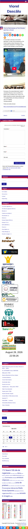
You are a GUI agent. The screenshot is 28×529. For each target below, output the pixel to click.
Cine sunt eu (4, 194)
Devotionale (4, 215)
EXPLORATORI (5, 224)
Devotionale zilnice (6, 382)
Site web (6, 157)
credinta (14, 475)
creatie (11, 475)
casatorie (7, 475)
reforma (22, 490)
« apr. (3, 446)
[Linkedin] (12, 35)
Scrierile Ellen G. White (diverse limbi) (10, 396)
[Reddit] (10, 35)
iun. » (6, 446)
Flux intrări (4, 456)
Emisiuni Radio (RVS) (6, 220)
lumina (9, 485)
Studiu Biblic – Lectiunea (7, 400)
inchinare (22, 480)
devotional (18, 475)
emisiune (15, 477)
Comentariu (7, 129)
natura (18, 485)
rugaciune (5, 493)
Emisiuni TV (4, 222)
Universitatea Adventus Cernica (9, 402)
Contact (3, 196)
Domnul (23, 475)
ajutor (11, 473)
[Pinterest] (15, 35)
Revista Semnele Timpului (7, 393)
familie (14, 480)
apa (13, 473)
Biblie (22, 473)
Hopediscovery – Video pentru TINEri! (10, 386)
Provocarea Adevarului (10, 488)
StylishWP (24, 525)
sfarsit (13, 493)
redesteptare (17, 490)
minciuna (12, 485)
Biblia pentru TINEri (6, 372)
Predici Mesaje (5, 231)
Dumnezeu (8, 477)
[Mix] (20, 35)
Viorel (13, 110)
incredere (4, 482)
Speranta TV (5, 398)
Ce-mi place (4, 191)
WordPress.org (5, 460)
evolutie (10, 480)
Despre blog (4, 198)
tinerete (15, 493)
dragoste (3, 477)
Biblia (19, 473)
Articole (3, 211)
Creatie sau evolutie (6, 213)
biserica (3, 475)
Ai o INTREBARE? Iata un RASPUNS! (10, 370)
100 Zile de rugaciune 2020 (8, 208)
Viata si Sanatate (6, 405)
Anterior (5, 115)
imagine (19, 480)
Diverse (3, 217)
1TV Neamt (6, 470)
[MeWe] (17, 35)
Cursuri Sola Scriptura (7, 379)
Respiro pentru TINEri (6, 391)
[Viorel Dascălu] (14, 19)
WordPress (23, 523)
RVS (10, 493)
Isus (10, 483)
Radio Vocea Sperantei (7, 389)
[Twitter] (7, 35)
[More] (5, 38)
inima (7, 482)
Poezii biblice (4, 229)
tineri (18, 493)
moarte (15, 485)
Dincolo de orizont (6, 384)
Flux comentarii (5, 458)
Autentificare (5, 454)
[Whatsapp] (22, 35)
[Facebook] (5, 35)
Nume (5, 146)
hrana (16, 480)
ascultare (15, 473)
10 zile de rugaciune (6, 206)
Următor (23, 115)
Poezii (3, 227)
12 (10, 437)
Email (5, 151)
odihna (21, 485)
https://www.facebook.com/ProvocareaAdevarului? (15, 106)
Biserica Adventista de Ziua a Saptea (10, 375)
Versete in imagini (6, 234)
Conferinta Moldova (6, 377)
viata (11, 496)
